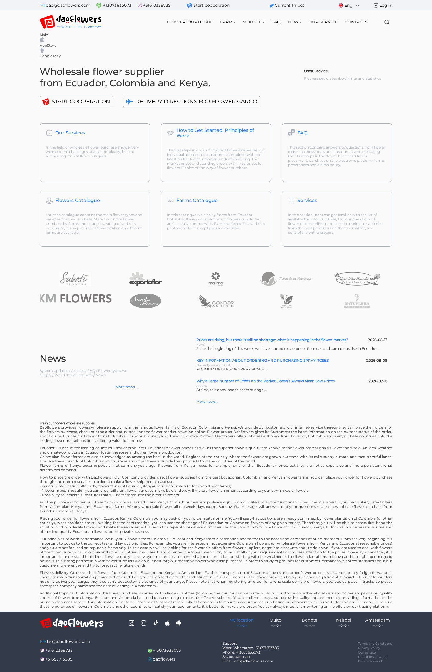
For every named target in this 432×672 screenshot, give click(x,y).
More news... (126, 387)
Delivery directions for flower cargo (196, 101)
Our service (367, 652)
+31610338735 (156, 5)
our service (323, 22)
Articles (77, 370)
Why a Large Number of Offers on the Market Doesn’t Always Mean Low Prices (265, 381)
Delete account (370, 661)
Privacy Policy (369, 648)
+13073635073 (117, 5)
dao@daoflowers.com (68, 5)
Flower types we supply (213, 365)
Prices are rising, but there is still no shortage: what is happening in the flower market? (272, 340)
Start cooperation (211, 5)
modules (253, 22)
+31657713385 (58, 659)
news (294, 22)
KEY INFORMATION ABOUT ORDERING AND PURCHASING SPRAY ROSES (262, 360)
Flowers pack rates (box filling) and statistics (342, 78)
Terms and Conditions (375, 643)
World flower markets (73, 375)
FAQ (276, 22)
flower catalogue (190, 22)
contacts (356, 22)
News (101, 375)
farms (227, 22)
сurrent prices (289, 5)
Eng (348, 5)
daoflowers (164, 659)
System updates (54, 370)
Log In (385, 5)
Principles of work (372, 657)
